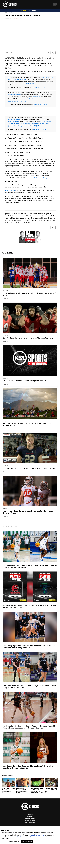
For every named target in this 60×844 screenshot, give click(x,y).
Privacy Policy (41, 835)
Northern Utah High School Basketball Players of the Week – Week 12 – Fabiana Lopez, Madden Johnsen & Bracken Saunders (29, 727)
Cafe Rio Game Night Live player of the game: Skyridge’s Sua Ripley (28, 338)
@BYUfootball (12, 123)
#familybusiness (34, 99)
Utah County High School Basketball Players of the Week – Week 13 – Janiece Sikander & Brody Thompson (29, 647)
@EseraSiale (37, 97)
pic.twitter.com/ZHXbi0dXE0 (25, 84)
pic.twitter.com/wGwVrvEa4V (17, 101)
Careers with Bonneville (30, 818)
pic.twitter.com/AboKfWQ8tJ (30, 126)
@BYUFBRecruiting (23, 123)
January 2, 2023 (39, 87)
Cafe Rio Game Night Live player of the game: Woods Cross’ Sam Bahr (29, 468)
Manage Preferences (14, 841)
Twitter (36, 178)
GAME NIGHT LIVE (8, 12)
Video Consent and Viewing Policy (25, 836)
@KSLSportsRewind (46, 77)
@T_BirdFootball (45, 121)
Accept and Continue (27, 841)
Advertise (30, 814)
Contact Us (30, 816)
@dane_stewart (21, 79)
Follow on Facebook (30, 820)
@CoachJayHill (44, 123)
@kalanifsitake (34, 123)
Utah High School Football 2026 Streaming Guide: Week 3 (24, 381)
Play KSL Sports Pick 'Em (32, 10)
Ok (58, 827)
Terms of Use (34, 835)
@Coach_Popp (13, 126)
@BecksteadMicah (14, 121)
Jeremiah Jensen (10, 190)
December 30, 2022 (40, 104)
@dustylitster (12, 79)
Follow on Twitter (30, 822)
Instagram (46, 178)
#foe (19, 126)
